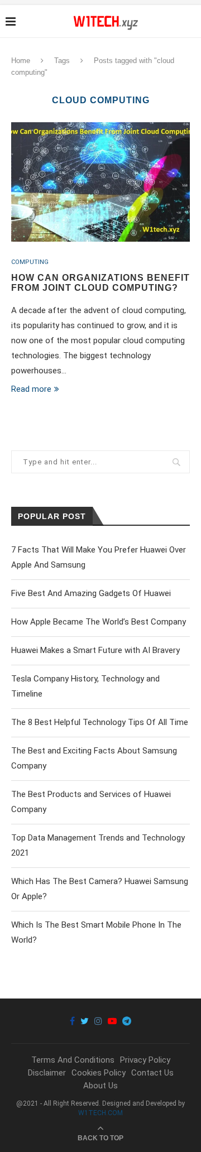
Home (20, 60)
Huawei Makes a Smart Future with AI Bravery (95, 650)
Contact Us (152, 1073)
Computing (30, 262)
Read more (31, 389)
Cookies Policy (98, 1073)
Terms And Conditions (72, 1060)
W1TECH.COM (100, 1113)
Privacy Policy (145, 1060)
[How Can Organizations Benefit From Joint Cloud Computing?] (100, 181)
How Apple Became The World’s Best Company (98, 622)
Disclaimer (47, 1073)
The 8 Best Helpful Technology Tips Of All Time (99, 722)
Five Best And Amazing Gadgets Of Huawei (91, 593)
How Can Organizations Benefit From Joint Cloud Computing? (100, 282)
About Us (100, 1086)
